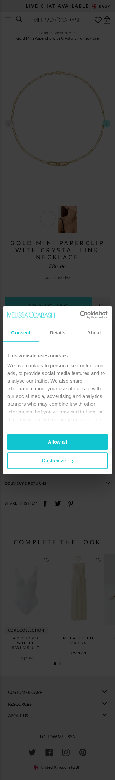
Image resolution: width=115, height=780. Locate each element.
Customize (54, 461)
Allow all (57, 442)
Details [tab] (57, 332)
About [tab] (94, 332)
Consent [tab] (20, 332)
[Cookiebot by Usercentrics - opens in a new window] (81, 315)
